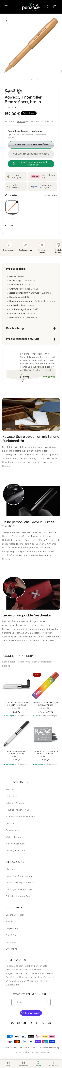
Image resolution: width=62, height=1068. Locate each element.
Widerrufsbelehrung (24, 1052)
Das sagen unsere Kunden (19, 890)
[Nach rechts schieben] (37, 79)
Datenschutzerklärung (49, 1048)
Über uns (10, 869)
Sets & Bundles (13, 935)
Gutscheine (11, 949)
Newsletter (11, 796)
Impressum (25, 1048)
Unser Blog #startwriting (19, 876)
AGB (35, 1048)
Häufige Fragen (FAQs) (18, 810)
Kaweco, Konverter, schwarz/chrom (16, 752)
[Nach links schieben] (24, 79)
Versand (21, 121)
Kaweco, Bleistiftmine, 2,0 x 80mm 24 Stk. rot (45, 704)
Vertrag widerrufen (16, 851)
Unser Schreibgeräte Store (20, 883)
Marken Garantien (15, 844)
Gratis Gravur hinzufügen (31, 145)
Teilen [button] (11, 226)
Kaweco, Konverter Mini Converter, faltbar (16, 704)
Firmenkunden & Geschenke (20, 817)
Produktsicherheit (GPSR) (22, 339)
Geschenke (11, 942)
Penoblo (13, 1048)
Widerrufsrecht (14, 837)
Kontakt (10, 790)
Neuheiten (11, 922)
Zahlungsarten (13, 830)
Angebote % (12, 929)
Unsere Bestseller (15, 915)
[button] (6, 6)
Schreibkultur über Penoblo (20, 896)
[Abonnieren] (47, 1002)
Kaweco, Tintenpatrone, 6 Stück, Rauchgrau (45, 752)
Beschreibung (15, 328)
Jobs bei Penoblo (15, 803)
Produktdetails (16, 269)
